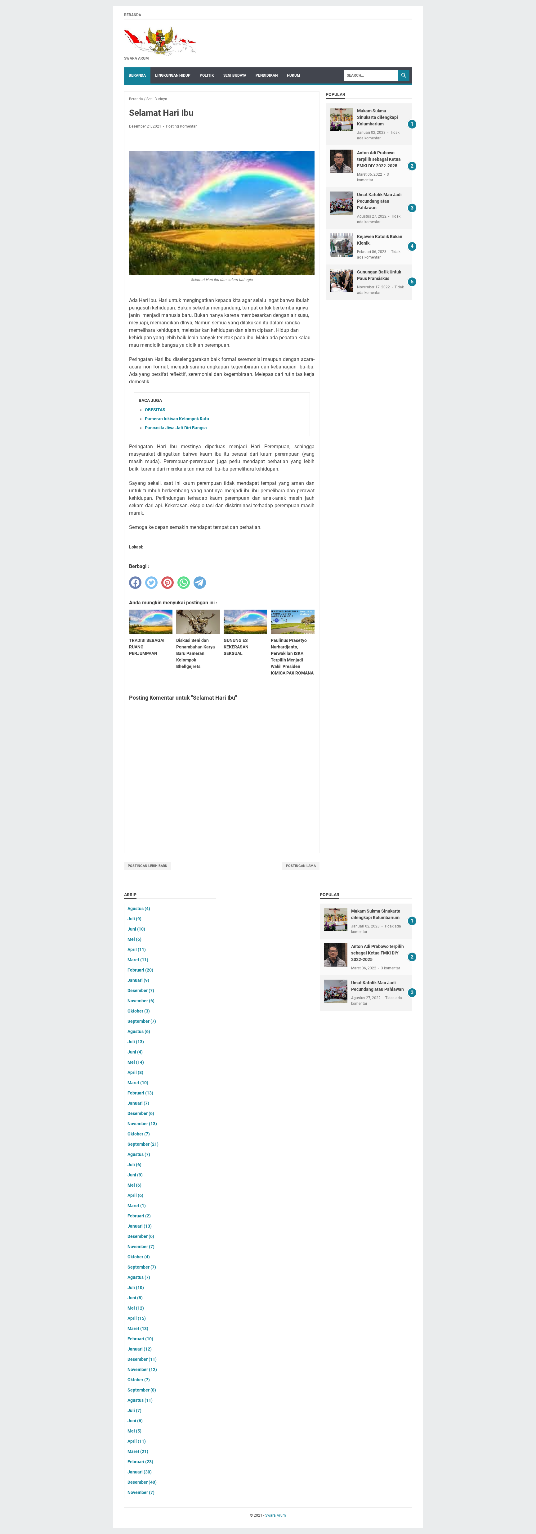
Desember (140, 990)
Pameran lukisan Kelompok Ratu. (177, 418)
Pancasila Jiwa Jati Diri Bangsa (176, 427)
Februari (140, 970)
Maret (137, 959)
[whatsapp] (183, 582)
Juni (136, 929)
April (136, 949)
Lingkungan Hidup (172, 75)
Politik (207, 75)
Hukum (293, 75)
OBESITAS (155, 409)
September (141, 1021)
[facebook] (135, 582)
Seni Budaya (234, 75)
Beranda (132, 15)
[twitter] (151, 582)
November (140, 1000)
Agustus (138, 908)
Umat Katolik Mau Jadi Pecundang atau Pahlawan (379, 201)
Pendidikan (267, 75)
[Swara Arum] (160, 41)
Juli (134, 918)
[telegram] (200, 582)
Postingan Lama (301, 866)
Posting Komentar (181, 126)
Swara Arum (275, 1515)
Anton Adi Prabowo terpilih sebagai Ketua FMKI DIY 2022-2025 (379, 159)
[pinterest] (167, 582)
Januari (138, 980)
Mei (134, 939)
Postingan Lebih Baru (147, 866)
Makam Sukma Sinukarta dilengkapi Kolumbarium (377, 117)
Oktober (138, 1010)
